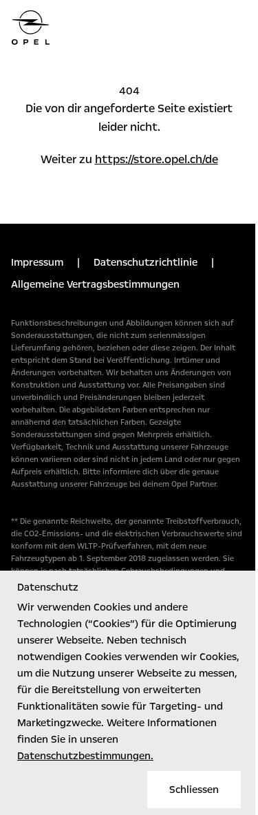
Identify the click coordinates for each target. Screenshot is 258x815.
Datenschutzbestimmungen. (85, 756)
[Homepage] (129, 27)
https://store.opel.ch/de (156, 159)
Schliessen (194, 789)
